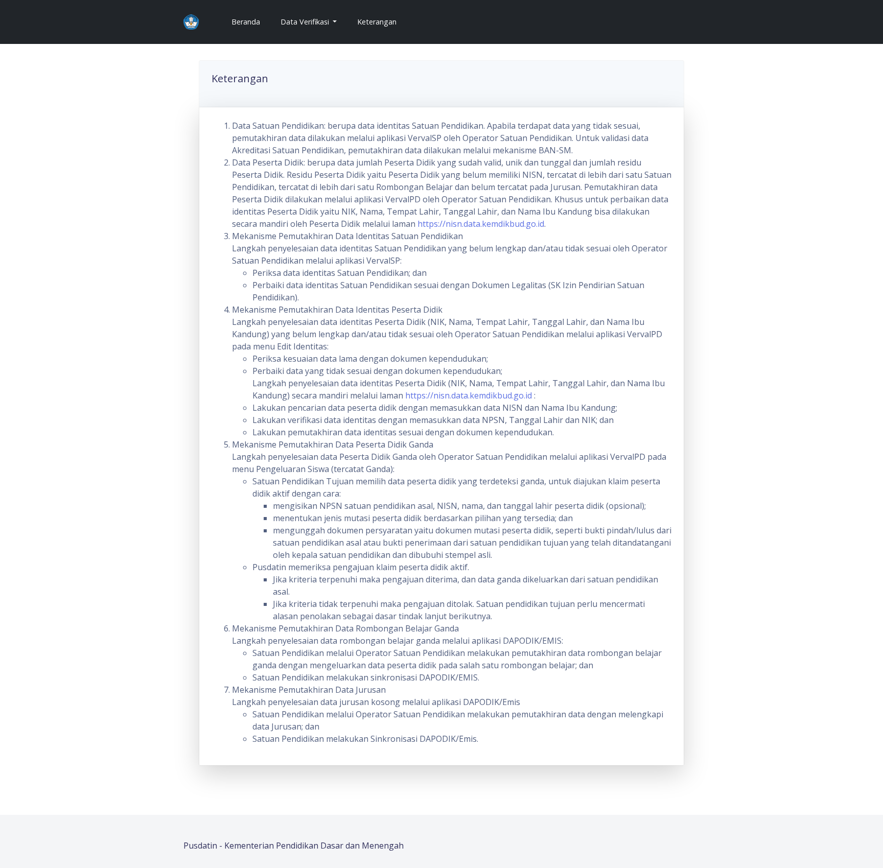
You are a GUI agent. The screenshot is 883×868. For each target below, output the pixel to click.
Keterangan (377, 22)
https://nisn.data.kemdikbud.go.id (480, 223)
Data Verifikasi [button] (306, 22)
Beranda (249, 21)
